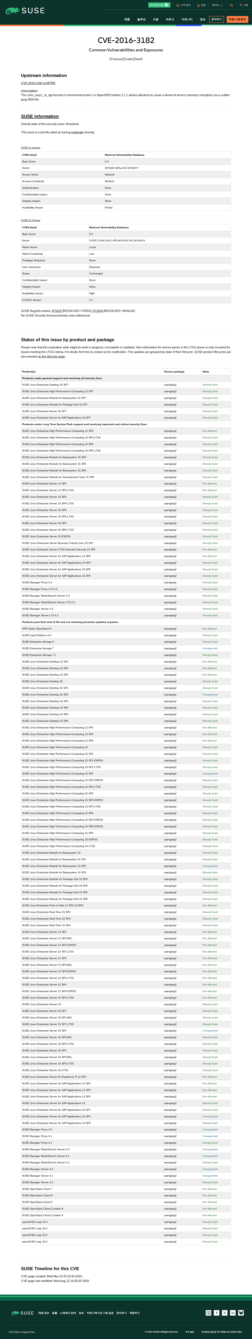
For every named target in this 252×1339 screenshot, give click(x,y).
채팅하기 (135, 1313)
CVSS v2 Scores (30, 147)
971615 (57, 310)
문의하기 (216, 19)
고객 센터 (185, 5)
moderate (77, 132)
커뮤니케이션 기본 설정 (100, 1313)
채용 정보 (43, 1313)
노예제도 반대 (68, 1313)
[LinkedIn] (233, 1313)
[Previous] (116, 59)
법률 (54, 1313)
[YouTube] (208, 1313)
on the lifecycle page (51, 356)
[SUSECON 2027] (159, 5)
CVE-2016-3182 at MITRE (38, 83)
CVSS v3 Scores (30, 220)
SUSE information (40, 116)
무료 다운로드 (237, 19)
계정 (203, 5)
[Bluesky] (241, 1313)
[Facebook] (216, 1313)
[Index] (129, 59)
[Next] (138, 59)
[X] (224, 1313)
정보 (81, 1313)
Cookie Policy (235, 1332)
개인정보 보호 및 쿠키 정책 (213, 1332)
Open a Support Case (24, 1332)
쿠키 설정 (189, 1332)
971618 (98, 310)
